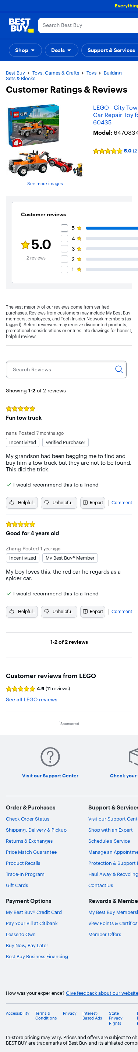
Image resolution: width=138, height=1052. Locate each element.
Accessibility (17, 1013)
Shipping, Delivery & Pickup (36, 830)
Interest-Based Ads (92, 1016)
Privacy (70, 1013)
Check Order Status (27, 819)
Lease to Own (21, 934)
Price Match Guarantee (31, 852)
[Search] (119, 369)
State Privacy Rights (116, 1018)
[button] (25, 50)
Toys (91, 73)
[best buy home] (21, 25)
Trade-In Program (25, 874)
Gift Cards (17, 885)
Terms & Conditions (46, 1016)
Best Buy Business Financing (37, 956)
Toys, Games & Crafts (55, 73)
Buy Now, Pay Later (27, 945)
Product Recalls (23, 863)
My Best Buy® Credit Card (34, 912)
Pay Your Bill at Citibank (32, 923)
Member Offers (104, 934)
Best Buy (15, 73)
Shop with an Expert (110, 830)
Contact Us (100, 885)
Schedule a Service (109, 841)
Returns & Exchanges (29, 841)
